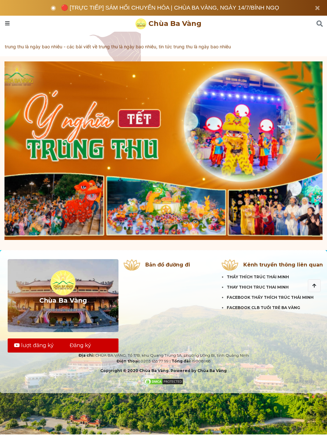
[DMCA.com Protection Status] (164, 380)
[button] (314, 285)
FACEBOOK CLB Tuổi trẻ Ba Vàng (263, 307)
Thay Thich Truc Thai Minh (258, 287)
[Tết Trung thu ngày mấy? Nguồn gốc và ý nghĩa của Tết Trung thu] (163, 150)
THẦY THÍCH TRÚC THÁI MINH (258, 276)
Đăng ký (80, 345)
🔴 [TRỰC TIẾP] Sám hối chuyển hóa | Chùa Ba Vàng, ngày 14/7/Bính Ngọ (170, 7)
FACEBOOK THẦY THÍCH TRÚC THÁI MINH (270, 297)
